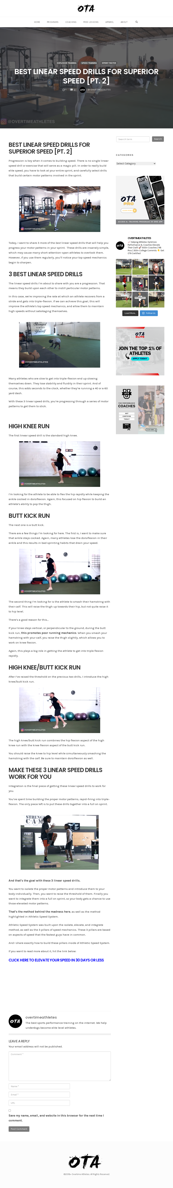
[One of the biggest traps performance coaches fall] (156, 267)
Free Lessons (91, 22)
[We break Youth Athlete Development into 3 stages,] (124, 283)
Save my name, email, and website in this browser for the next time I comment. (56, 1118)
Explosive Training (66, 63)
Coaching (71, 22)
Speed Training (89, 63)
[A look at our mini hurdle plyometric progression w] (156, 299)
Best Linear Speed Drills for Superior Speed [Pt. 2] (86, 76)
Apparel (109, 22)
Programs (53, 22)
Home (37, 22)
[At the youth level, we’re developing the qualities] (140, 267)
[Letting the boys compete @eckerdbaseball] (124, 267)
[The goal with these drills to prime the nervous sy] (156, 283)
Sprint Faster (109, 63)
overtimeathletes (41, 1017)
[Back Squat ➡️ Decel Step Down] (140, 283)
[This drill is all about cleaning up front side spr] (140, 299)
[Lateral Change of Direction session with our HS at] (124, 299)
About (124, 22)
